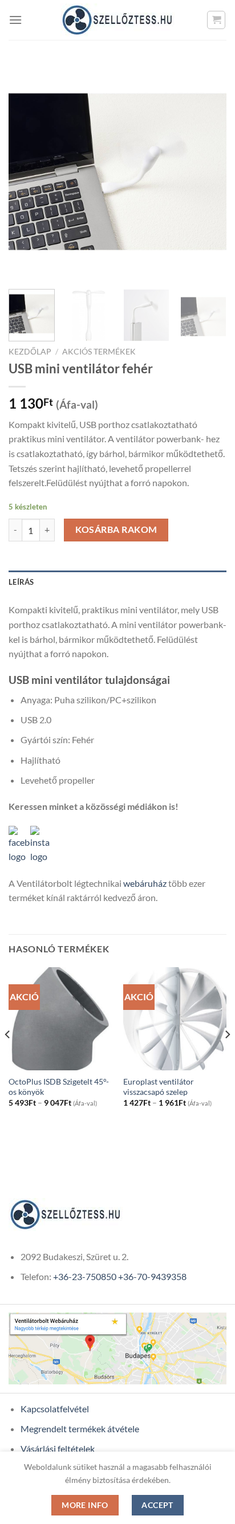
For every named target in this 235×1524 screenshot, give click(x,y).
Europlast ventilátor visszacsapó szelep (158, 1087)
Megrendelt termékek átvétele (80, 1428)
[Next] (207, 171)
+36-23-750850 (84, 1276)
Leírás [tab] (21, 581)
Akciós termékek (99, 351)
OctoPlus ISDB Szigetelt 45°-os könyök (59, 1087)
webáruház (145, 883)
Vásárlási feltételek (58, 1448)
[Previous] (27, 171)
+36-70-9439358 (152, 1276)
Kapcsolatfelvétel (55, 1408)
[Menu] (15, 20)
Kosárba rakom (116, 529)
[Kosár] (216, 20)
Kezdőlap (30, 351)
